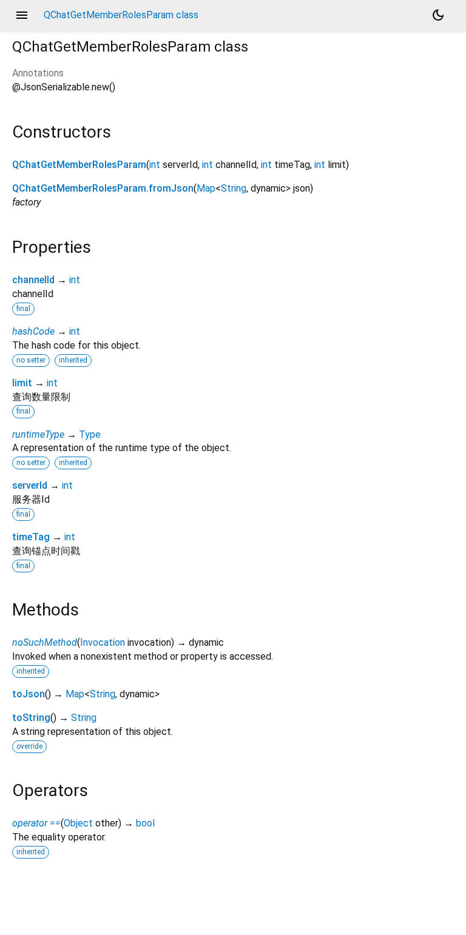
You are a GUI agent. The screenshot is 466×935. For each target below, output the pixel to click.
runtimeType (38, 434)
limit (22, 383)
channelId (33, 280)
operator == (36, 823)
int (154, 164)
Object (78, 823)
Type (90, 434)
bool (145, 823)
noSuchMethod (44, 642)
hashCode (33, 331)
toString (31, 717)
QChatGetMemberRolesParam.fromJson (103, 188)
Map (206, 188)
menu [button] (22, 15)
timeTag (31, 537)
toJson (28, 694)
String (233, 188)
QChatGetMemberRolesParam (79, 164)
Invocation (102, 642)
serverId (29, 485)
